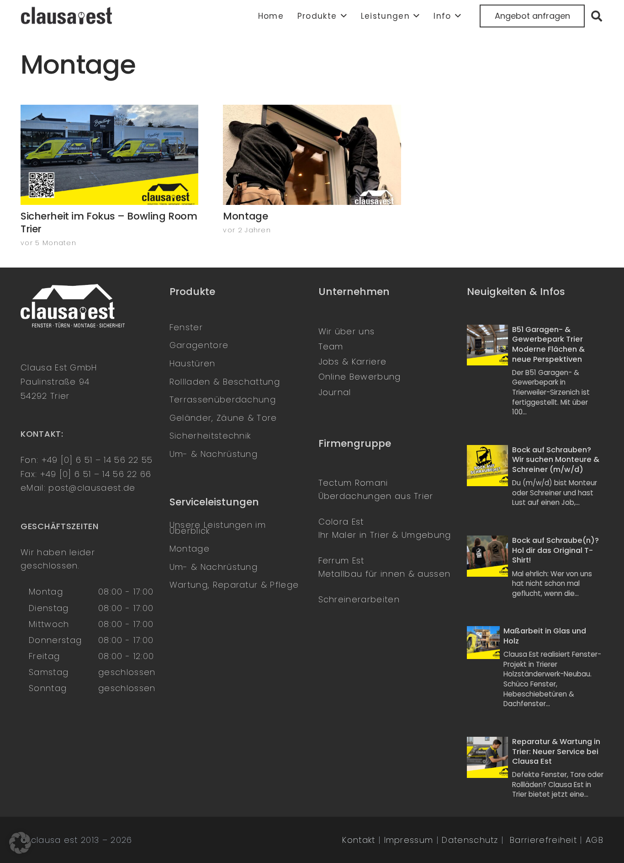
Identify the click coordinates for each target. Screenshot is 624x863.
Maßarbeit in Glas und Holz (544, 636)
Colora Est (341, 521)
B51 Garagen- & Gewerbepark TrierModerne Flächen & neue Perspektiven (548, 344)
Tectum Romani (353, 482)
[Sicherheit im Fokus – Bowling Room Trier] (109, 155)
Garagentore (198, 345)
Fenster (186, 327)
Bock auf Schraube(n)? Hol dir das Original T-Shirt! (555, 550)
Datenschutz (470, 840)
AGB (594, 840)
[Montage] (312, 155)
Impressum (409, 840)
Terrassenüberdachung (222, 399)
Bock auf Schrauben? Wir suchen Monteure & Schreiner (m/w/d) (555, 460)
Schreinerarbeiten (359, 599)
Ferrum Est (341, 560)
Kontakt (358, 840)
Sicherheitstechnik (210, 435)
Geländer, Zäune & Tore (223, 417)
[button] (342, 16)
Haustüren (192, 363)
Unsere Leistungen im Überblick (217, 527)
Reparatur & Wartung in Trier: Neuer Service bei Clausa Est (556, 751)
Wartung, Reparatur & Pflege (234, 584)
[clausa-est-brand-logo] (68, 16)
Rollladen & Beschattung (224, 381)
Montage (245, 216)
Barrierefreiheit (543, 840)
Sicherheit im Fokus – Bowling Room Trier (109, 222)
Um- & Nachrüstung (213, 454)
